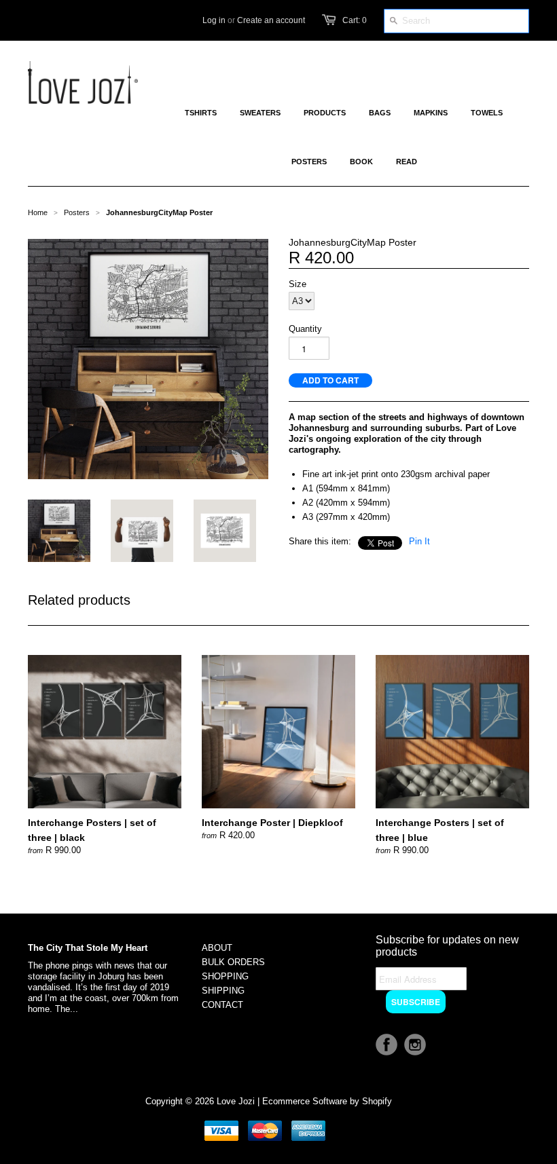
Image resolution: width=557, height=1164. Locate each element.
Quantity (305, 329)
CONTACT (222, 1005)
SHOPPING (225, 976)
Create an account (271, 20)
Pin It (419, 541)
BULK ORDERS (233, 962)
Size (297, 284)
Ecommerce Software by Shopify (327, 1101)
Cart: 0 (354, 20)
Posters (77, 212)
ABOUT (217, 948)
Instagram (415, 1044)
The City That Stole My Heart (87, 948)
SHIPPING (223, 990)
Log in (214, 20)
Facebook (386, 1044)
